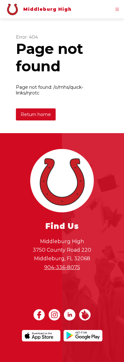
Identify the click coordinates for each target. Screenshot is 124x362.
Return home (36, 114)
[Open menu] (117, 9)
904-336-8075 (62, 267)
